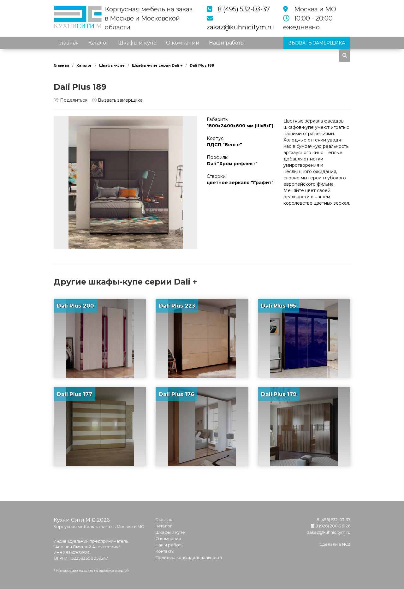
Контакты (70, 55)
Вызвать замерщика (120, 100)
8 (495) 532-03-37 (244, 9)
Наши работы (227, 43)
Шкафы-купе (112, 65)
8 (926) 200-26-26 (332, 526)
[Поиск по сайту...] (344, 55)
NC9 (346, 544)
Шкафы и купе (137, 43)
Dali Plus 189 (202, 65)
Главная (68, 43)
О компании (182, 43)
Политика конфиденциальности (189, 557)
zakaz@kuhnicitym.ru (240, 27)
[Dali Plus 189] (125, 182)
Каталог (98, 43)
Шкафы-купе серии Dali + (157, 65)
